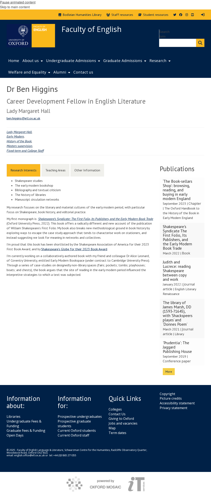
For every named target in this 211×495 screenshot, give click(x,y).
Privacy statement (173, 408)
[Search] (200, 43)
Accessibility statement (177, 403)
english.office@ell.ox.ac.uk (29, 455)
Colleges (115, 409)
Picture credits (171, 398)
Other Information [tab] (87, 170)
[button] (182, 199)
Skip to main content (15, 7)
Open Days (15, 435)
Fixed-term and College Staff (25, 151)
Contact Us (117, 414)
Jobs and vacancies (123, 423)
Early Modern (15, 136)
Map (112, 428)
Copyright (167, 394)
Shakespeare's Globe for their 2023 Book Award (74, 249)
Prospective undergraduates (80, 416)
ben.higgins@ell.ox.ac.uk (23, 118)
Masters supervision (19, 146)
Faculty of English (91, 29)
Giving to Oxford (121, 418)
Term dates (117, 433)
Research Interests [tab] (23, 170)
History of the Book (19, 141)
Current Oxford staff (73, 435)
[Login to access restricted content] (202, 14)
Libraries (13, 416)
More (168, 371)
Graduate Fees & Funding (26, 430)
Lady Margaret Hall (19, 132)
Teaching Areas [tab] (55, 170)
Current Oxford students (77, 430)
